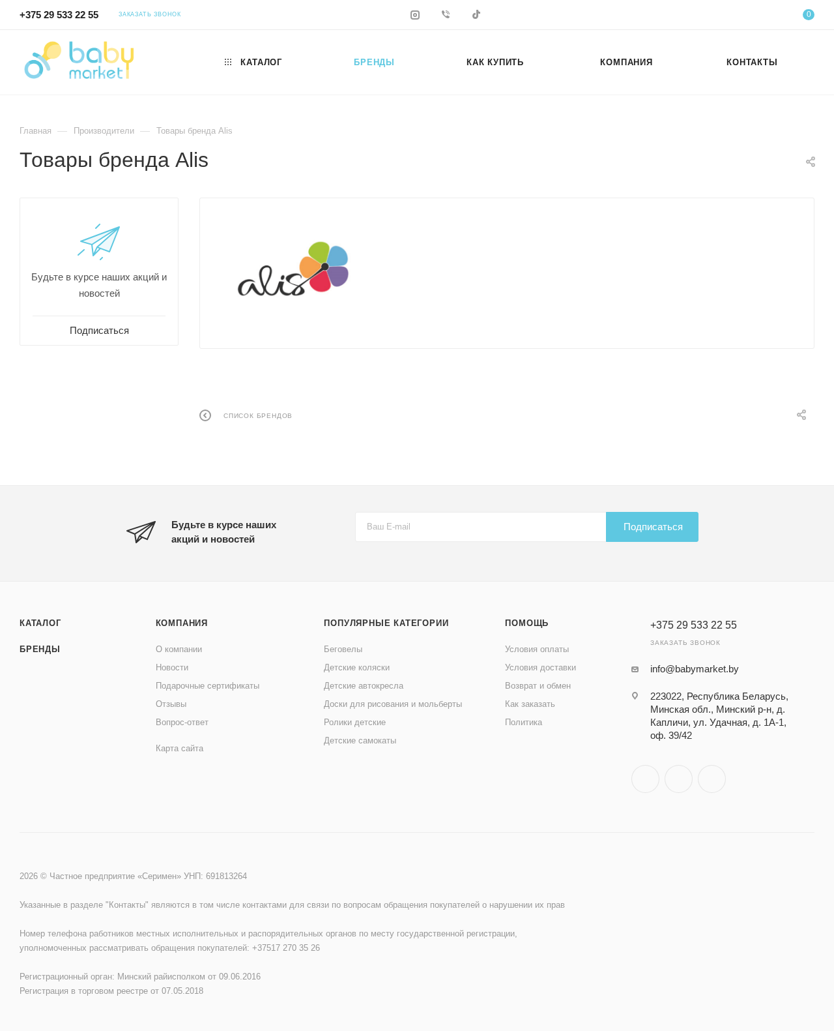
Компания (182, 623)
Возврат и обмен (538, 686)
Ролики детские (355, 722)
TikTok (712, 779)
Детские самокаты (360, 740)
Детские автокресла (363, 686)
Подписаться (653, 526)
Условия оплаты (537, 649)
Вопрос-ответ (182, 722)
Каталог (40, 623)
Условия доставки (540, 667)
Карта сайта (179, 748)
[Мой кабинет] (756, 16)
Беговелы (343, 649)
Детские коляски (357, 667)
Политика (523, 722)
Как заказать (530, 704)
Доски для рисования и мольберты (393, 704)
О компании (179, 649)
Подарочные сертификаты (207, 686)
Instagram (645, 779)
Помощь (527, 623)
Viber (679, 779)
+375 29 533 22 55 (59, 14)
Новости (172, 667)
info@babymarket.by (694, 668)
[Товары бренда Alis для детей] (293, 268)
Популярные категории (386, 623)
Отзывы (171, 704)
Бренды (40, 649)
